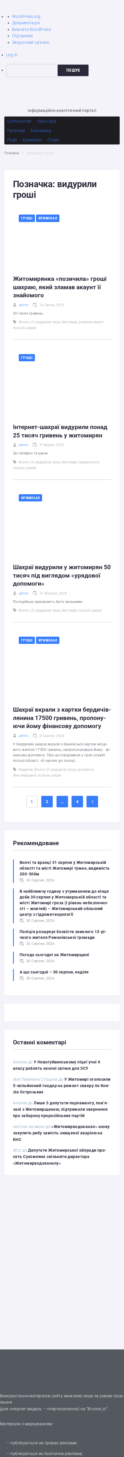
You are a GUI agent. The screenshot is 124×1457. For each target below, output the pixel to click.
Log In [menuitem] (12, 54)
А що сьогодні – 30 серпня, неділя (54, 972)
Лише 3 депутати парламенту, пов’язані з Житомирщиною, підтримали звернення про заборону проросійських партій (60, 1109)
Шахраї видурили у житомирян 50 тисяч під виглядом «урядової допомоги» (62, 575)
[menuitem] (65, 70)
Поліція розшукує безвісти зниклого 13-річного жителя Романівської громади (63, 934)
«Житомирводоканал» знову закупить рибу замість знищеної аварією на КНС (61, 1133)
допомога (85, 770)
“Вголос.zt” (97, 1409)
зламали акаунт (91, 322)
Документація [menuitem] (26, 22)
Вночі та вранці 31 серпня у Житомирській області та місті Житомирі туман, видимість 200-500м (65, 868)
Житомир (69, 322)
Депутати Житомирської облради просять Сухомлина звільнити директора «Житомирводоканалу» (59, 1156)
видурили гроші (48, 322)
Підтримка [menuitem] (22, 35)
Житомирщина (24, 775)
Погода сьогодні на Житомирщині (54, 954)
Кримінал (47, 218)
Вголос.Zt (26, 322)
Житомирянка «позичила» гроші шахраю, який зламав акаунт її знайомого (60, 287)
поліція (19, 328)
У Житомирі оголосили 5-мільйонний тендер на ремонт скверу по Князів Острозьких (62, 1086)
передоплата (88, 462)
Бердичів (26, 770)
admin (24, 305)
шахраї (31, 328)
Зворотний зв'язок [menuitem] (30, 42)
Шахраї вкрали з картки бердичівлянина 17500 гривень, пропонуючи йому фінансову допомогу (62, 718)
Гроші (27, 218)
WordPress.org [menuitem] (26, 16)
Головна (11, 153)
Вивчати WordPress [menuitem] (31, 29)
